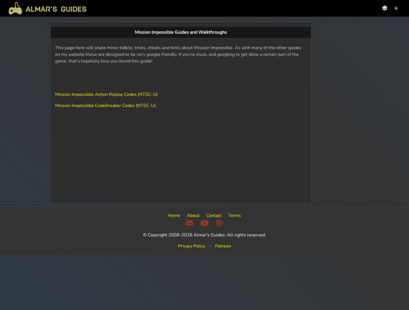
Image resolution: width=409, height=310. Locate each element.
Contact (213, 215)
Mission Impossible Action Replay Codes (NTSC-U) (106, 94)
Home (174, 215)
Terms (234, 215)
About (193, 215)
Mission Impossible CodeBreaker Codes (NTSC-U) (105, 105)
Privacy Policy (191, 246)
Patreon (223, 246)
